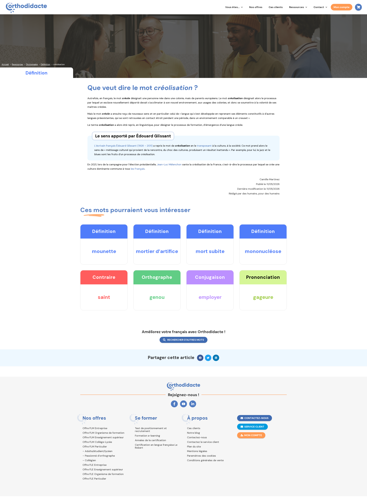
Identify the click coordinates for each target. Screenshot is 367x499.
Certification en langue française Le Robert (156, 446)
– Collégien (89, 460)
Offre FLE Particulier (94, 478)
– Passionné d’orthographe (99, 455)
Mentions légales (197, 451)
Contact (319, 7)
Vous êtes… (232, 7)
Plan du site (194, 446)
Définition (36, 73)
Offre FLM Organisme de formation (103, 433)
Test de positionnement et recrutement (151, 430)
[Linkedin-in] (192, 403)
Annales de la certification (150, 440)
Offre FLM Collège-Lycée (97, 442)
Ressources (296, 7)
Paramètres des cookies (201, 455)
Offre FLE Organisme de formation (103, 474)
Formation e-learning (147, 435)
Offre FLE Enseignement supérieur (103, 469)
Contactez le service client (203, 442)
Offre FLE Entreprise (95, 465)
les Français (138, 168)
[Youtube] (183, 403)
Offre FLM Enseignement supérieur (103, 437)
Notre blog (193, 433)
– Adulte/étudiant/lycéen (97, 451)
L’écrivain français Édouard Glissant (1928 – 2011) (123, 145)
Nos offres (255, 7)
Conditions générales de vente (205, 460)
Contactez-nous (197, 437)
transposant (204, 145)
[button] (200, 358)
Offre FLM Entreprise (95, 428)
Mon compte (342, 7)
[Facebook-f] (174, 403)
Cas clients (276, 7)
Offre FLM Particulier (95, 446)
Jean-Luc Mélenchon (169, 164)
